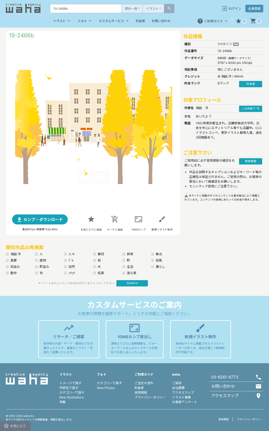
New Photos (106, 388)
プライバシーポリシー (150, 397)
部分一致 (131, 9)
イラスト (152, 9)
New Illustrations (71, 397)
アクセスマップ (183, 392)
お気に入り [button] (14, 426)
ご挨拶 (177, 383)
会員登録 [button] (254, 9)
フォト (84, 20)
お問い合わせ (161, 21)
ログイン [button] (231, 8)
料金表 (140, 21)
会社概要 (178, 388)
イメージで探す (70, 383)
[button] (241, 21)
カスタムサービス (114, 20)
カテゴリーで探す (71, 392)
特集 (62, 402)
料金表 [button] (250, 84)
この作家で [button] (250, 108)
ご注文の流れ (143, 383)
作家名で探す (68, 388)
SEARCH (132, 283)
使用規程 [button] (250, 161)
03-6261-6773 (225, 376)
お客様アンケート (184, 402)
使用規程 (140, 392)
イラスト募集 (181, 397)
